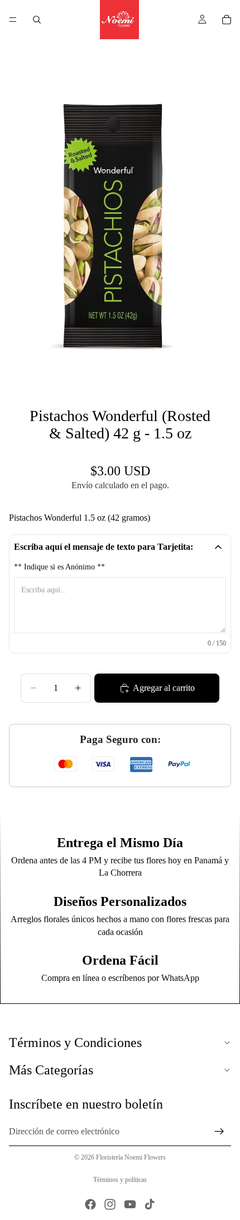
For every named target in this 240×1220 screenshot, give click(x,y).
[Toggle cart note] (218, 547)
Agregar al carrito (164, 688)
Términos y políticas (120, 1180)
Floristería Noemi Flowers (131, 1157)
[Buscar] (37, 19)
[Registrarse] (219, 1131)
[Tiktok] (149, 1204)
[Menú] (13, 19)
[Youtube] (130, 1204)
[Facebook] (90, 1204)
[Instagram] (110, 1204)
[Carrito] (226, 19)
